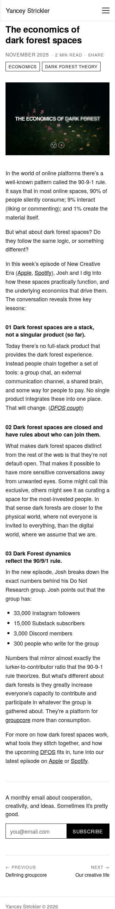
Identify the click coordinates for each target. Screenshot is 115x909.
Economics (23, 66)
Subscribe (88, 831)
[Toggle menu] (105, 10)
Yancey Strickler (28, 10)
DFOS (48, 752)
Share (96, 55)
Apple (24, 272)
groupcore (18, 720)
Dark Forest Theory (71, 66)
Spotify (43, 272)
